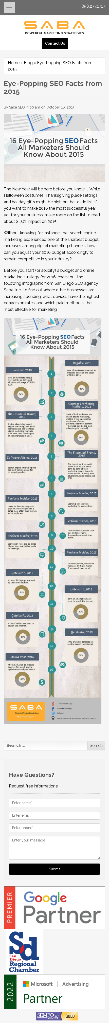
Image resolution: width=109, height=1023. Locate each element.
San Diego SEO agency (76, 283)
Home (14, 62)
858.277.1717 (93, 6)
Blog (28, 62)
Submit (54, 869)
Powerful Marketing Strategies (54, 33)
